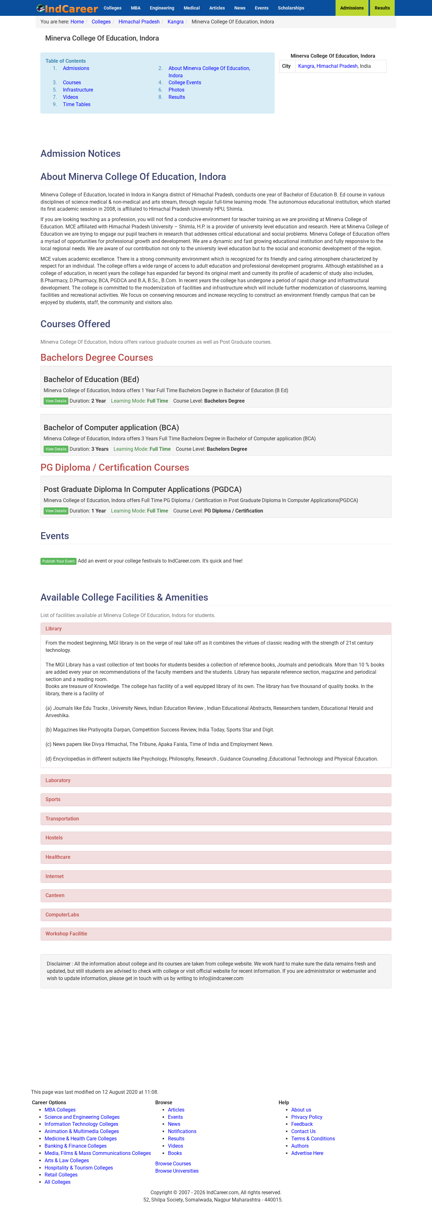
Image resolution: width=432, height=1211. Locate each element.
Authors (300, 1146)
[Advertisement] (333, 123)
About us (301, 1110)
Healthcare (58, 857)
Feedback (302, 1124)
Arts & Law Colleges (67, 1160)
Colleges (112, 7)
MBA (135, 7)
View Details (56, 401)
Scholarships (291, 7)
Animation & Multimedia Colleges (82, 1131)
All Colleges (58, 1182)
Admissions (352, 7)
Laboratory (58, 780)
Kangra (176, 22)
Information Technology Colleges (81, 1124)
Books (175, 1153)
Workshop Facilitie (66, 934)
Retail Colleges (61, 1175)
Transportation (62, 819)
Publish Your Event (58, 561)
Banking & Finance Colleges (76, 1146)
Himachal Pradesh (139, 22)
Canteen (55, 895)
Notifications (182, 1131)
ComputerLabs (62, 915)
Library (54, 629)
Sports (53, 799)
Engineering (162, 7)
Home (77, 22)
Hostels (54, 838)
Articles (217, 7)
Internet (55, 876)
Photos (176, 90)
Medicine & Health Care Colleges (81, 1139)
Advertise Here (307, 1153)
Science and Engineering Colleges (82, 1117)
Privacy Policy (307, 1117)
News (239, 7)
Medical (192, 7)
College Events (185, 83)
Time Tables (76, 104)
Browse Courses (173, 1164)
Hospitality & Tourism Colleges (79, 1168)
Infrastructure (78, 90)
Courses (72, 83)
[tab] (216, 629)
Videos (70, 97)
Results (382, 7)
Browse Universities (177, 1171)
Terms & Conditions (313, 1139)
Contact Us (303, 1131)
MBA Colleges (60, 1110)
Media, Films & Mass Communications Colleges (98, 1153)
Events (261, 7)
